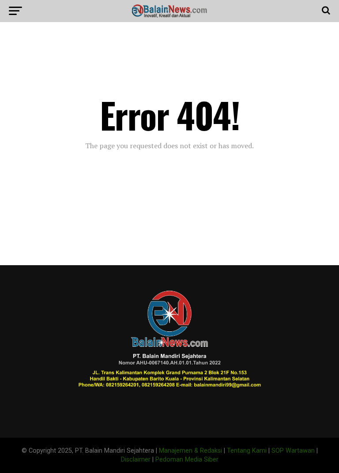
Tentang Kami (247, 450)
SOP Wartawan (293, 450)
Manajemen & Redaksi (190, 450)
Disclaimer (136, 459)
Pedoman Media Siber (186, 459)
